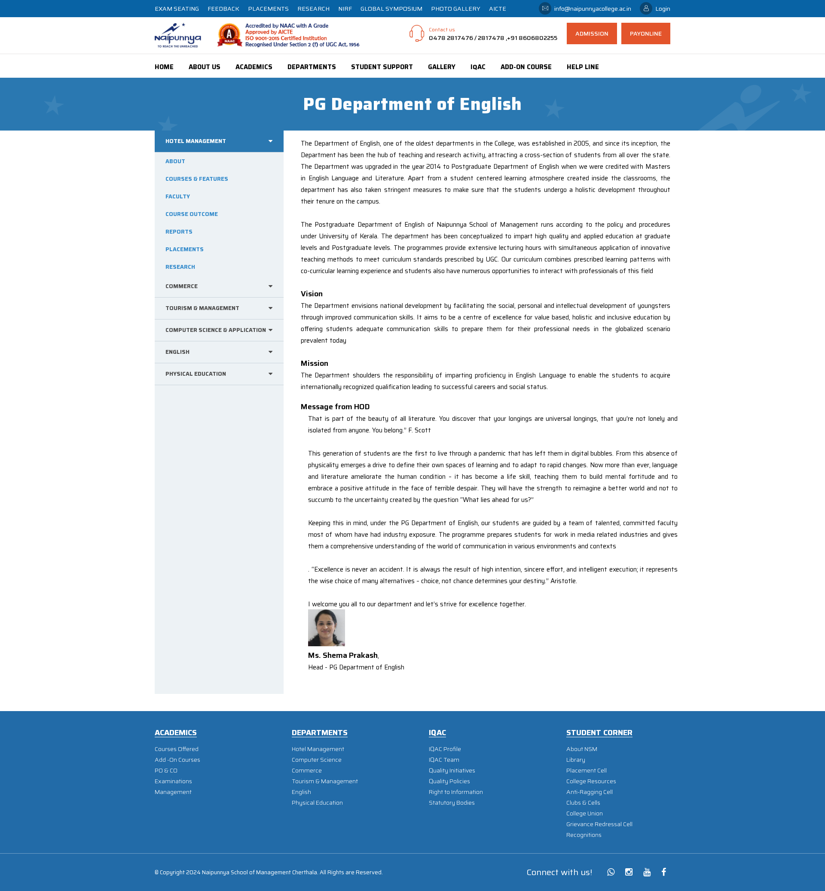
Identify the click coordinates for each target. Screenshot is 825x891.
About (175, 161)
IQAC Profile (445, 749)
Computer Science (317, 759)
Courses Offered (177, 749)
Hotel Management (318, 749)
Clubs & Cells (583, 802)
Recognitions (584, 834)
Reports (178, 231)
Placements (184, 249)
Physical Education (317, 802)
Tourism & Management (325, 781)
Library (575, 759)
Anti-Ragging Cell (589, 792)
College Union (584, 813)
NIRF (345, 8)
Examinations (173, 781)
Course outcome (191, 214)
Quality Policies (449, 781)
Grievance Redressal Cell (599, 824)
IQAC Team (444, 759)
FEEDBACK (223, 8)
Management (173, 792)
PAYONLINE (646, 33)
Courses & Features (196, 178)
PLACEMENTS (268, 8)
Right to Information (456, 792)
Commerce (307, 770)
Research (180, 266)
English (301, 792)
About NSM (581, 749)
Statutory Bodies (452, 802)
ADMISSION (591, 33)
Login (662, 8)
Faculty (177, 196)
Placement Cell (586, 770)
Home (164, 67)
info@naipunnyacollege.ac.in (592, 8)
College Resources (591, 781)
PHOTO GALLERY (455, 8)
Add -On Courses (177, 759)
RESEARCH (313, 8)
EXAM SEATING (177, 8)
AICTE (497, 8)
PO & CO (166, 770)
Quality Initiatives (452, 770)
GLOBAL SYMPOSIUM (391, 8)
